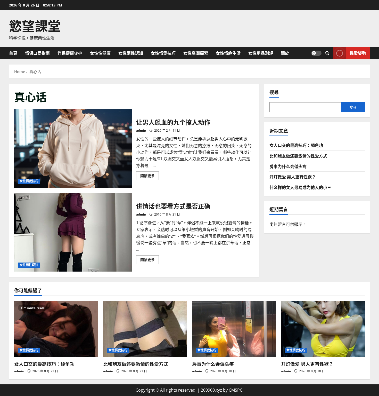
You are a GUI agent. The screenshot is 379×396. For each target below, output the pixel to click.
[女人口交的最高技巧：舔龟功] (56, 329)
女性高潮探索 (195, 53)
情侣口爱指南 (37, 53)
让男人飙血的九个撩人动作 (73, 148)
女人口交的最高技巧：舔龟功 (296, 145)
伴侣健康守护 (69, 53)
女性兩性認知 (130, 53)
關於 (285, 53)
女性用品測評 (260, 53)
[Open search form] (327, 53)
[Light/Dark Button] (316, 53)
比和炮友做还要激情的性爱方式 (298, 156)
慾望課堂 (35, 25)
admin (141, 130)
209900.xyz (211, 390)
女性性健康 (100, 53)
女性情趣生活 (228, 53)
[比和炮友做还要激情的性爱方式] (145, 329)
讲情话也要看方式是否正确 (73, 232)
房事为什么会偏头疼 (288, 166)
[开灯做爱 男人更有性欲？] (323, 329)
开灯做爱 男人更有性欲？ (292, 176)
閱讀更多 (149, 176)
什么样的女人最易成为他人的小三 (300, 187)
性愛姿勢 (358, 53)
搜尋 (274, 92)
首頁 (13, 53)
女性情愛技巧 (163, 53)
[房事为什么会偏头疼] (234, 329)
